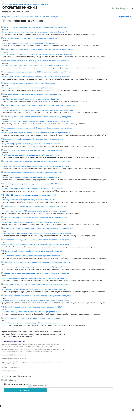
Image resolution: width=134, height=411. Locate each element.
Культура (54, 17)
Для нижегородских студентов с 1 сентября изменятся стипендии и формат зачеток (34, 65)
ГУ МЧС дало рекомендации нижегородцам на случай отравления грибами (31, 155)
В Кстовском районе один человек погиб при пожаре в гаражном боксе (29, 43)
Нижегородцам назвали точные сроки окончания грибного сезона (27, 88)
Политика (46, 17)
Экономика (15, 17)
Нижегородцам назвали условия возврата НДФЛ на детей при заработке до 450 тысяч (35, 77)
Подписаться (124, 17)
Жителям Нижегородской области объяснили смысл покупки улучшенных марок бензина (36, 54)
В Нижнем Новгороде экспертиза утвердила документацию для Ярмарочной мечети (34, 267)
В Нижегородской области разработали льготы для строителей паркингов (30, 256)
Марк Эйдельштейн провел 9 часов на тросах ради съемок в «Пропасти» (30, 99)
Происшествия (27, 17)
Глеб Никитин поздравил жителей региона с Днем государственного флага (30, 177)
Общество (6, 17)
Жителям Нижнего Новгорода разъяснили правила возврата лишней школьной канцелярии (37, 110)
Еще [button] (61, 17)
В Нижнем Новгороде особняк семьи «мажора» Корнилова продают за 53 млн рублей (35, 300)
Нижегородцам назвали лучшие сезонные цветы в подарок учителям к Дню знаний (34, 32)
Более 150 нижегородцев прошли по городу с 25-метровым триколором (30, 323)
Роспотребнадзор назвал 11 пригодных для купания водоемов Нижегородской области (35, 166)
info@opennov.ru (10, 371)
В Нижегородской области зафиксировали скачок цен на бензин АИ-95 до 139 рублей (35, 121)
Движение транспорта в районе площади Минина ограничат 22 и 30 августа (31, 189)
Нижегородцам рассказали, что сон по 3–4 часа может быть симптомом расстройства (35, 133)
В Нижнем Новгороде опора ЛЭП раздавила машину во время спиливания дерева (33, 211)
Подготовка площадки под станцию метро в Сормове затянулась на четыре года (33, 222)
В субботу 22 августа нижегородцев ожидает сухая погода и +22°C (28, 200)
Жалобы (37, 17)
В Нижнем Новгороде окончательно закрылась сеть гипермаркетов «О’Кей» (31, 312)
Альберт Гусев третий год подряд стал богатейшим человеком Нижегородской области (36, 233)
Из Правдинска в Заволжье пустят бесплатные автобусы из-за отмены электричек (34, 289)
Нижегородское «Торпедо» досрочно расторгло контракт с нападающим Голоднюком (35, 244)
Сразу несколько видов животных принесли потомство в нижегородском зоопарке (34, 278)
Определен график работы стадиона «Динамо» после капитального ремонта (31, 144)
